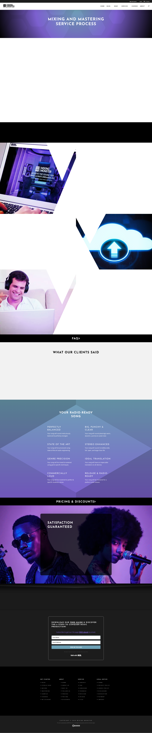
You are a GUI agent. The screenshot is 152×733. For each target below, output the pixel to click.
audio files (54, 240)
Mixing (101, 186)
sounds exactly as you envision (60, 554)
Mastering (46, 691)
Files (81, 699)
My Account (133, 1)
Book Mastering (96, 204)
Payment (101, 696)
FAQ (75, 338)
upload (53, 247)
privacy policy (81, 722)
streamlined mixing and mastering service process (76, 101)
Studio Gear (46, 685)
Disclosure (102, 691)
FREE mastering (97, 189)
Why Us (91, 318)
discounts (94, 175)
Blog (108, 6)
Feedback (83, 691)
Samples (45, 693)
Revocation (102, 693)
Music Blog (66, 603)
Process (65, 693)
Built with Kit (76, 655)
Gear (116, 6)
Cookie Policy (103, 688)
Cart (141, 1)
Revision (83, 693)
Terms (100, 682)
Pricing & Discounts (75, 501)
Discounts (66, 699)
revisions (87, 312)
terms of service (89, 722)
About (142, 6)
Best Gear (47, 603)
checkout (41, 235)
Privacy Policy (104, 685)
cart (52, 233)
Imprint (101, 699)
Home (102, 6)
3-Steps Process (76, 112)
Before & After (95, 324)
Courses (135, 6)
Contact (83, 682)
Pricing (65, 696)
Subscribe (83, 688)
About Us (65, 685)
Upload (61, 260)
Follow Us (66, 691)
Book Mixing (94, 197)
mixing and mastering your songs (63, 94)
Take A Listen (58, 566)
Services (125, 6)
